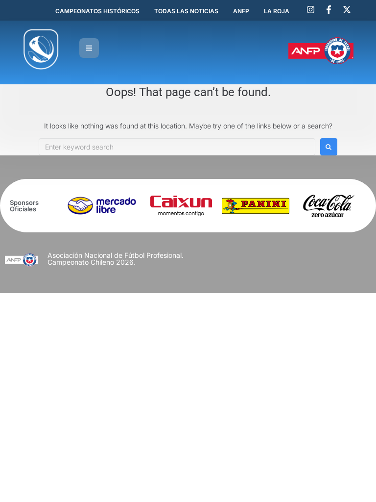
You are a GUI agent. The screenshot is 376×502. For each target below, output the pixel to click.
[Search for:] (177, 146)
